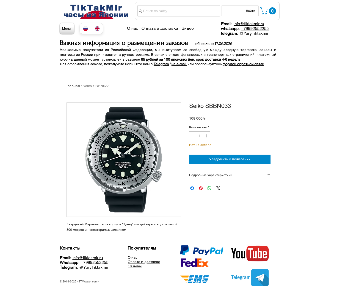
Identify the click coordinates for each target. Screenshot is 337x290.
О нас (132, 257)
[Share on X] (218, 188)
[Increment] (207, 136)
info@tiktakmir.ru (249, 23)
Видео (188, 28)
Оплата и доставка (144, 262)
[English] (97, 28)
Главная (73, 86)
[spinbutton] (200, 136)
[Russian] (85, 28)
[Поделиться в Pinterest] (201, 188)
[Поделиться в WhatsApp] (209, 188)
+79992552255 (255, 28)
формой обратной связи (243, 64)
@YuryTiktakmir (253, 33)
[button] (269, 10)
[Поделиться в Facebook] (192, 188)
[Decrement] (193, 136)
